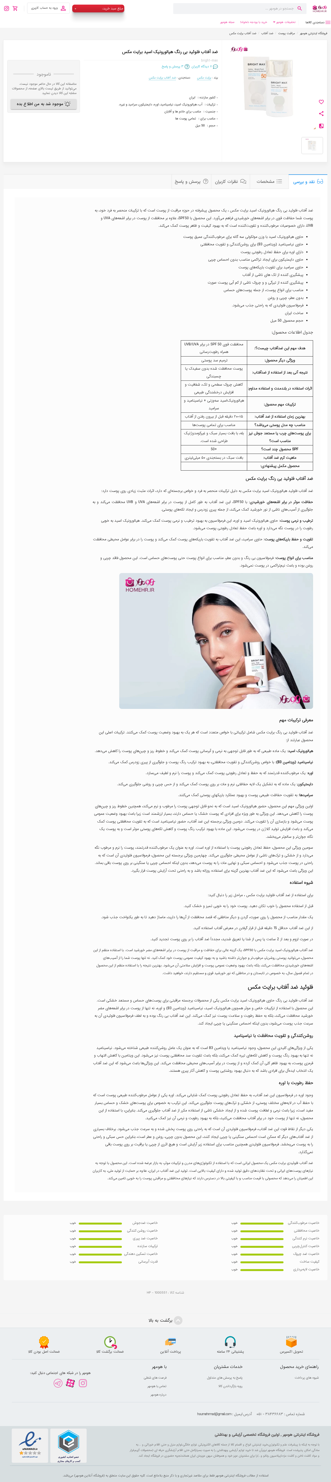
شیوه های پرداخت (307, 1377)
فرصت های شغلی (155, 1377)
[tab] (314, 22)
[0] (16, 8)
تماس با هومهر (157, 1386)
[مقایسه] (321, 127)
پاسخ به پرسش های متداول (225, 1377)
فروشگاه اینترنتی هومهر (313, 33)
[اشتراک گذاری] (321, 113)
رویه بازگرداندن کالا (231, 1386)
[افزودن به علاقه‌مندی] (321, 102)
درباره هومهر (158, 1394)
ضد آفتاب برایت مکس (162, 78)
